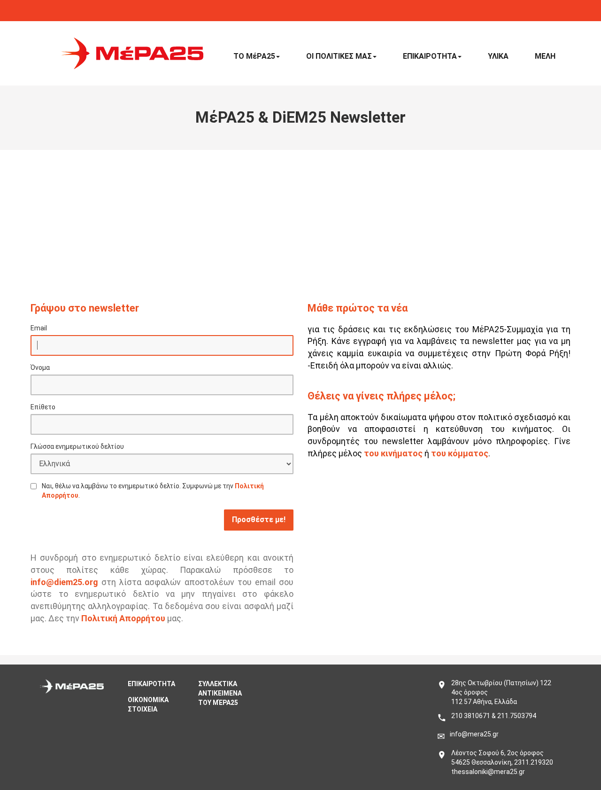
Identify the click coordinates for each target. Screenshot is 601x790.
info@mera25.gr (474, 734)
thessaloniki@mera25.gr (488, 771)
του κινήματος (393, 453)
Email (39, 328)
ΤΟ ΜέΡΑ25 (254, 56)
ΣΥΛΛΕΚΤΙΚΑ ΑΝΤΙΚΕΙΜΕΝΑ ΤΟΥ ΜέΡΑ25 (220, 693)
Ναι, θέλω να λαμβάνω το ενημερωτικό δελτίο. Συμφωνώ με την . (153, 490)
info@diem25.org (64, 582)
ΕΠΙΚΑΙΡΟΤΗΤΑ (430, 56)
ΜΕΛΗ (545, 56)
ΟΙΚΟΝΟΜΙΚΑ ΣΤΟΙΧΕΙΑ (148, 704)
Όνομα (40, 367)
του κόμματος (459, 453)
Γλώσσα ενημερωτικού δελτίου (77, 446)
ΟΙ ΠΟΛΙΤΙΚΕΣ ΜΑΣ (339, 56)
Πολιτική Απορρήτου (123, 618)
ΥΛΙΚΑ (498, 56)
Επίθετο (43, 407)
